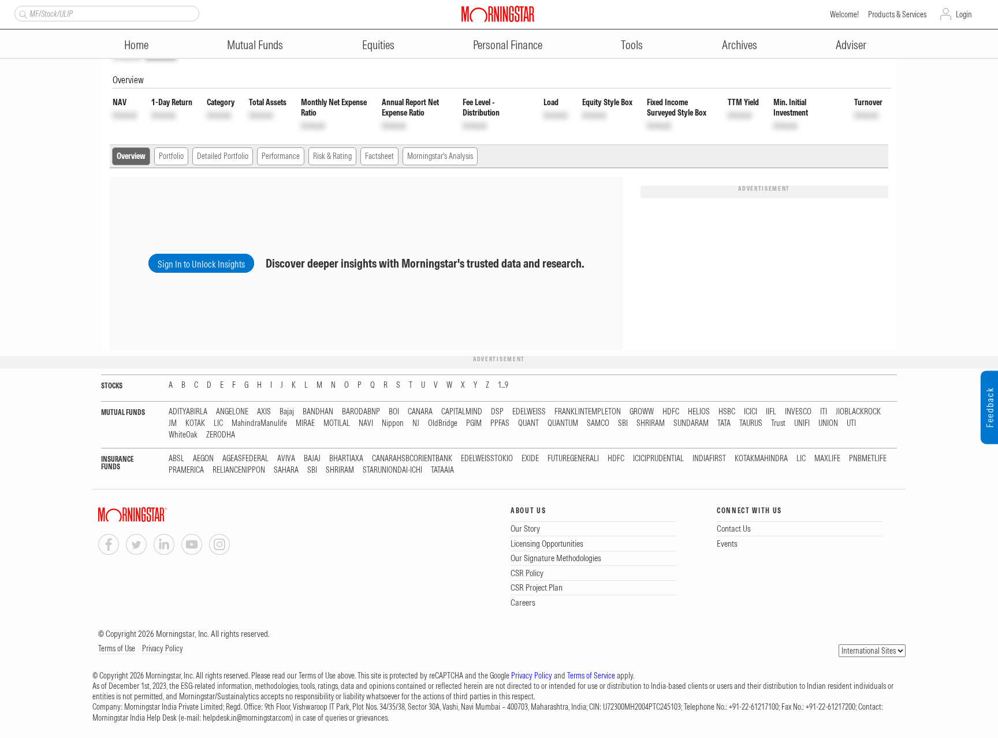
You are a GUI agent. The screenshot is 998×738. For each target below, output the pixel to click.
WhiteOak (183, 435)
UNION (828, 423)
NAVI (366, 423)
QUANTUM (563, 423)
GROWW (642, 411)
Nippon (393, 423)
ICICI (750, 411)
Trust (778, 423)
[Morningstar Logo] (497, 14)
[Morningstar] (156, 514)
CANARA (420, 411)
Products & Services (897, 14)
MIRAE (305, 423)
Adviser (851, 45)
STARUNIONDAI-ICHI (392, 470)
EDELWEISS (529, 411)
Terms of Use (116, 648)
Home (136, 45)
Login (964, 14)
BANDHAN (318, 411)
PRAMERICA (186, 470)
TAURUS (750, 423)
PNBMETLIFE (868, 458)
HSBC (726, 411)
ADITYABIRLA (188, 411)
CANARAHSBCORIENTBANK (412, 458)
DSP (497, 411)
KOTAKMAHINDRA (761, 458)
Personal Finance (507, 45)
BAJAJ (312, 458)
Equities (378, 45)
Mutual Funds (255, 45)
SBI (623, 423)
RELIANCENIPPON (239, 470)
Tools (632, 45)
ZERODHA (220, 435)
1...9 (503, 385)
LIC (218, 423)
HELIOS (699, 411)
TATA (724, 423)
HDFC (670, 411)
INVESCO (798, 411)
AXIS (264, 411)
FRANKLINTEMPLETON (587, 411)
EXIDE (530, 458)
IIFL (771, 411)
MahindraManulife (259, 423)
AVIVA (286, 458)
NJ (415, 423)
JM (173, 423)
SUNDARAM (691, 423)
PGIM (474, 423)
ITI (823, 411)
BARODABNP (361, 411)
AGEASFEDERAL (245, 458)
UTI (851, 423)
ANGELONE (232, 411)
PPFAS (499, 423)
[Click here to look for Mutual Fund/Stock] (21, 13)
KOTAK (195, 423)
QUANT (528, 423)
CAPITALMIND (461, 411)
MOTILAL (336, 423)
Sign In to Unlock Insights (201, 264)
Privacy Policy (162, 648)
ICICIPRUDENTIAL (658, 458)
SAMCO (598, 423)
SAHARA (286, 470)
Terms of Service (591, 675)
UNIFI (802, 423)
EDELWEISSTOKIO (487, 458)
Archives (739, 45)
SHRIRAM (650, 423)
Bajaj (287, 411)
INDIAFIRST (709, 458)
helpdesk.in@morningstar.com (247, 718)
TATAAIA (442, 470)
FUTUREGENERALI (573, 458)
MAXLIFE (827, 458)
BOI (394, 411)
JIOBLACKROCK (858, 411)
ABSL (176, 458)
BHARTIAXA (346, 458)
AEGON (203, 458)
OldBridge (442, 423)
